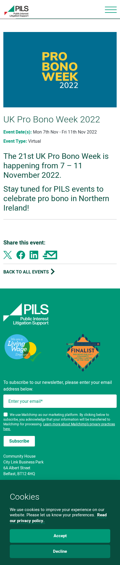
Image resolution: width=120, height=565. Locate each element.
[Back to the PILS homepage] (14, 11)
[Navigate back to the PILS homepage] (60, 314)
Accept (60, 536)
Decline (60, 551)
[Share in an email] (50, 254)
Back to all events (26, 271)
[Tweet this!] (7, 254)
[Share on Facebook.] (20, 254)
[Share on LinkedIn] (34, 254)
